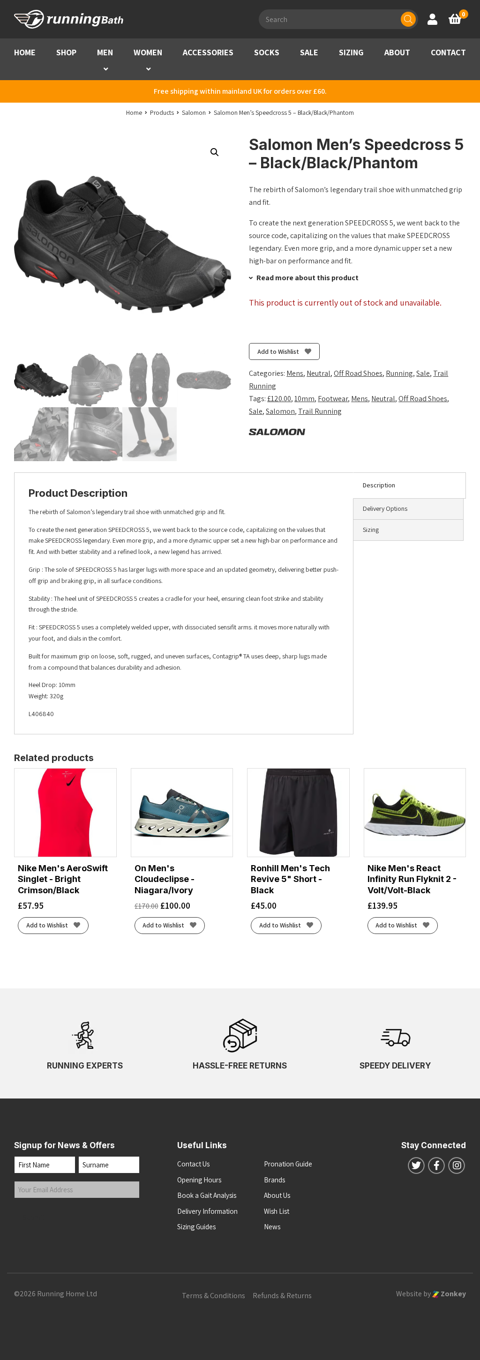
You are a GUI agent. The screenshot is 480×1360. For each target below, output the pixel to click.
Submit (34, 1217)
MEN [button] (105, 52)
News (272, 1226)
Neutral (318, 373)
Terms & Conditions (213, 1295)
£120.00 (279, 399)
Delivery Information (207, 1211)
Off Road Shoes (358, 373)
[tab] (409, 485)
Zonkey (452, 1294)
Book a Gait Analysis (206, 1195)
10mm (304, 399)
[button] (106, 69)
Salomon (280, 411)
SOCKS (266, 52)
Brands (274, 1179)
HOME (25, 52)
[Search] (408, 19)
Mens (294, 373)
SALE (309, 52)
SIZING (351, 52)
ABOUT (397, 52)
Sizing (371, 529)
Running (399, 373)
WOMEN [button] (148, 52)
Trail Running (320, 411)
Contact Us (193, 1163)
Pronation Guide (288, 1163)
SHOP (66, 52)
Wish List (276, 1211)
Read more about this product (307, 278)
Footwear (333, 399)
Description (379, 485)
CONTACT (448, 52)
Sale (423, 373)
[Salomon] (277, 431)
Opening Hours (199, 1179)
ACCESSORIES (208, 52)
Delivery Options (385, 508)
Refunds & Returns (282, 1295)
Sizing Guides (196, 1226)
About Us (277, 1195)
